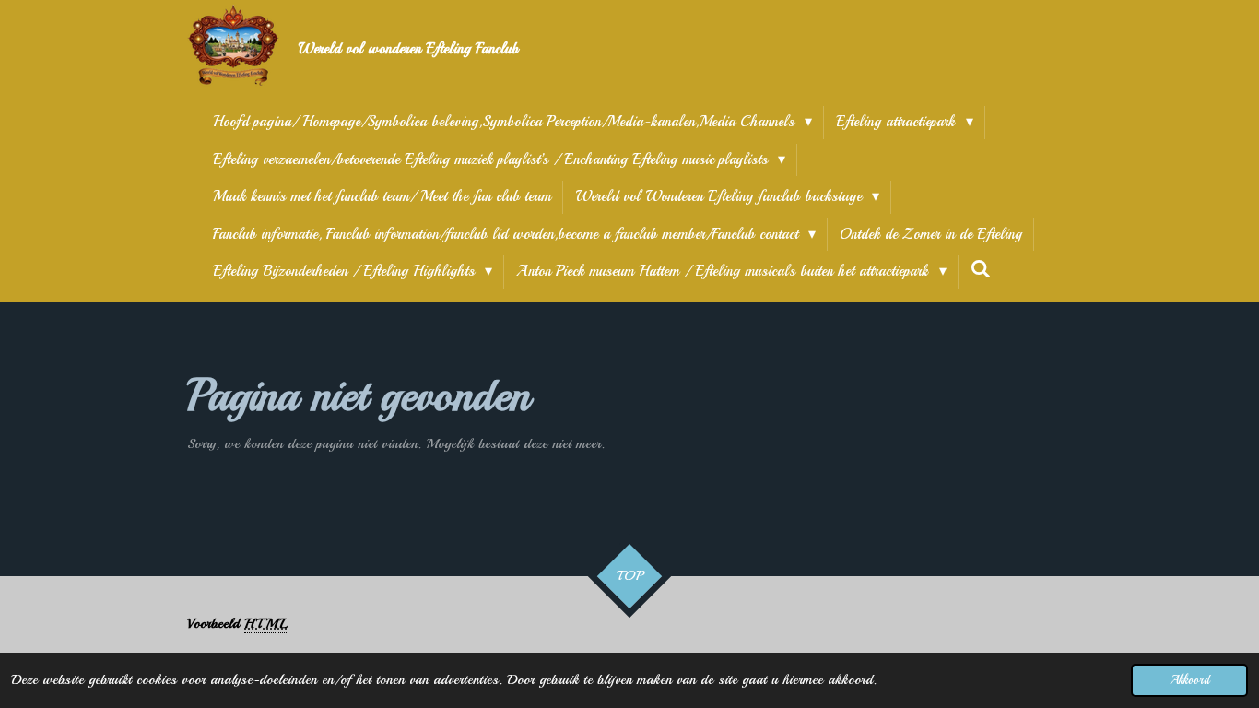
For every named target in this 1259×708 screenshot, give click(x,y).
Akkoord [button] (1189, 680)
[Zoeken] (981, 269)
